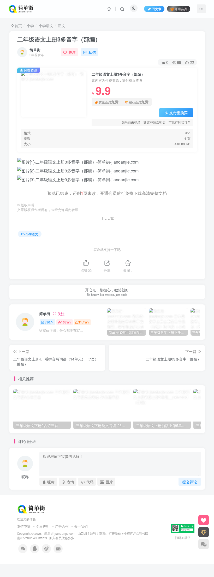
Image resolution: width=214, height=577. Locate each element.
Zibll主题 (87, 533)
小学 (30, 25)
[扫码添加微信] (203, 544)
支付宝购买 (178, 112)
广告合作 (62, 526)
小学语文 (46, 25)
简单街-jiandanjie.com (59, 533)
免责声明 (43, 526)
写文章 (156, 9)
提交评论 (189, 481)
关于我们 (81, 526)
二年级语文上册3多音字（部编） (59, 39)
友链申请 (24, 526)
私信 (92, 52)
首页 (18, 25)
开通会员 (181, 9)
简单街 (34, 49)
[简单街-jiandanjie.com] (21, 8)
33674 (49, 322)
